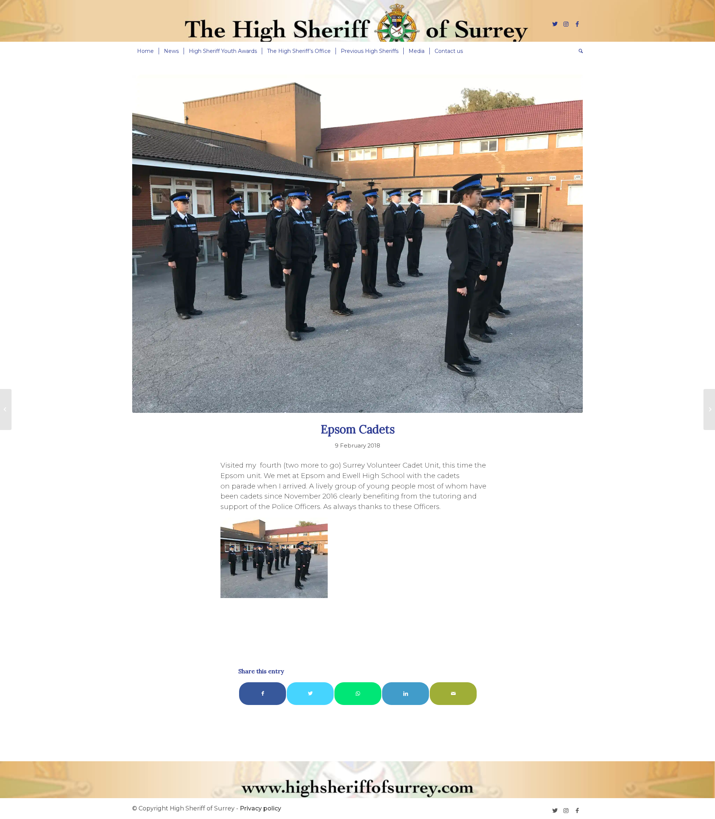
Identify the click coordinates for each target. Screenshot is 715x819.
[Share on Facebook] (262, 693)
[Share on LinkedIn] (405, 693)
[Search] (578, 51)
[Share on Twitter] (310, 693)
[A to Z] (6, 409)
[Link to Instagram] (566, 23)
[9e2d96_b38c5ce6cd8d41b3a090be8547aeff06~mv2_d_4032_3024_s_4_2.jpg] (357, 244)
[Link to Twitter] (554, 23)
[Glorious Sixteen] (709, 409)
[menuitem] (145, 51)
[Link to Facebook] (577, 23)
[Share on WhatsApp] (357, 693)
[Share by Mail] (453, 693)
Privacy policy (260, 808)
